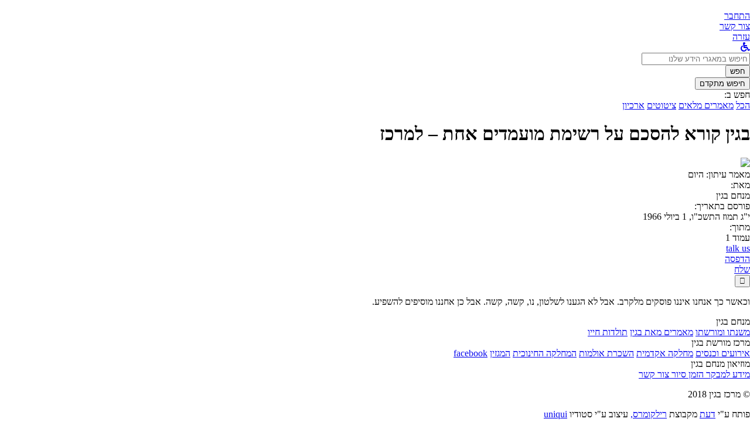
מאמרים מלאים (706, 105)
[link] (735, 26)
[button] (737, 16)
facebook (471, 353)
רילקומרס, (648, 414)
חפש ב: (737, 95)
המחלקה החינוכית (545, 353)
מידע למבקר (727, 374)
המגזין (500, 353)
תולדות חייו (608, 332)
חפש (737, 71)
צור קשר (654, 374)
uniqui (555, 414)
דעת (707, 414)
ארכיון (633, 105)
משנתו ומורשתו (723, 332)
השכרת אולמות (606, 353)
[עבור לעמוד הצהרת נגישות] (745, 47)
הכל (743, 105)
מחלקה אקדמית (664, 353)
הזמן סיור (686, 374)
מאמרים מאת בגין (661, 332)
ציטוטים (661, 105)
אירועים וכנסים (723, 353)
